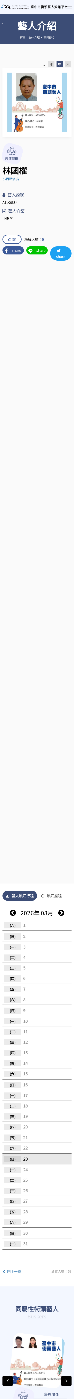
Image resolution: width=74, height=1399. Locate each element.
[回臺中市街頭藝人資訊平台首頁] (35, 7)
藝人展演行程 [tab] (23, 895)
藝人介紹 (34, 37)
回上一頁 (14, 1271)
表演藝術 (48, 37)
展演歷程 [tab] (54, 895)
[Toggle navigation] (69, 6)
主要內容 (8, 6)
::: (2, 22)
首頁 (22, 37)
